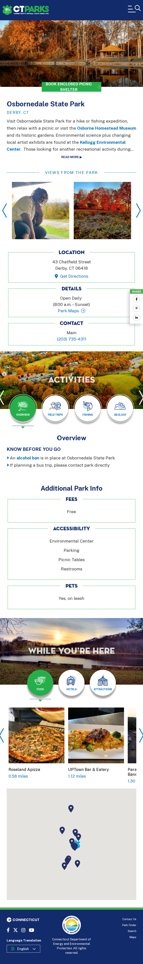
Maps (132, 937)
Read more (70, 157)
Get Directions (74, 276)
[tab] (23, 408)
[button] (78, 837)
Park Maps (68, 310)
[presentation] (23, 411)
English (23, 949)
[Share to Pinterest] (136, 308)
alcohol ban (28, 457)
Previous (4, 210)
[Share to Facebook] (136, 299)
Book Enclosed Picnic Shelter (69, 87)
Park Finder (129, 925)
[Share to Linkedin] (136, 317)
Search (132, 931)
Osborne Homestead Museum (106, 128)
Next (138, 210)
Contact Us (129, 919)
